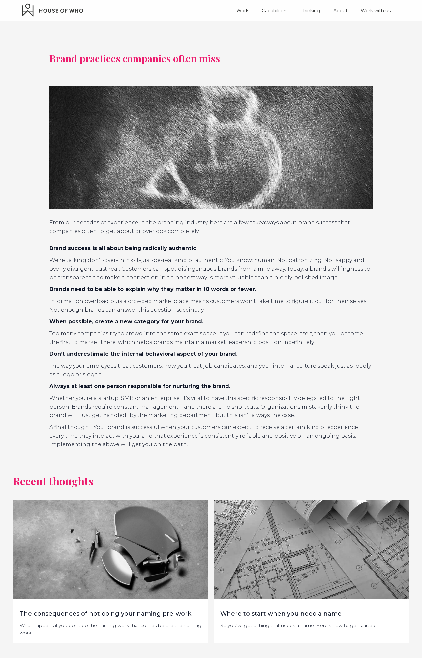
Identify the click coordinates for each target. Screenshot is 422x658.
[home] (53, 10)
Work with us (376, 11)
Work (242, 11)
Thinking (310, 11)
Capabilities (274, 11)
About (340, 11)
